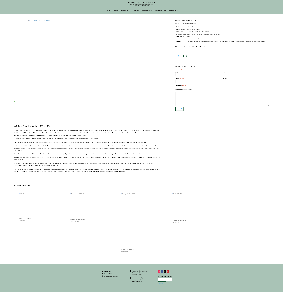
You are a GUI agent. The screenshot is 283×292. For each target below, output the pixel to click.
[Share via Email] (183, 56)
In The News (173, 10)
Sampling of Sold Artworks (142, 10)
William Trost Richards (186, 23)
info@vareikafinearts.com (111, 276)
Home (109, 10)
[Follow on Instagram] (159, 271)
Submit (179, 109)
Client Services (160, 10)
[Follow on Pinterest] (168, 271)
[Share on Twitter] (178, 56)
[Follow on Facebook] (162, 271)
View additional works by (190, 47)
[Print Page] (186, 56)
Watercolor (190, 27)
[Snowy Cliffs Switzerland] (24, 101)
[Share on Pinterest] (181, 56)
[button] (158, 22)
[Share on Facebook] (175, 56)
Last (224, 72)
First (176, 72)
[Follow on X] (165, 271)
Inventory (124, 10)
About (115, 10)
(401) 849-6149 (108, 271)
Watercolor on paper (193, 29)
